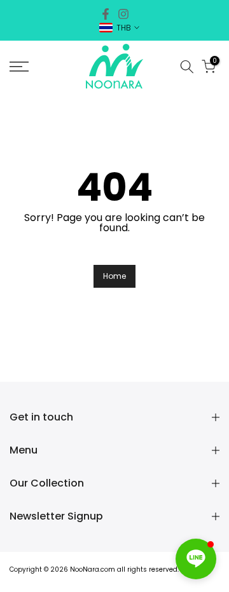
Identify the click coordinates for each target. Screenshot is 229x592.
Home (114, 276)
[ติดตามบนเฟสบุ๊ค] (105, 14)
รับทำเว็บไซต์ (115, 581)
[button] (196, 559)
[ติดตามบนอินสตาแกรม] (123, 14)
